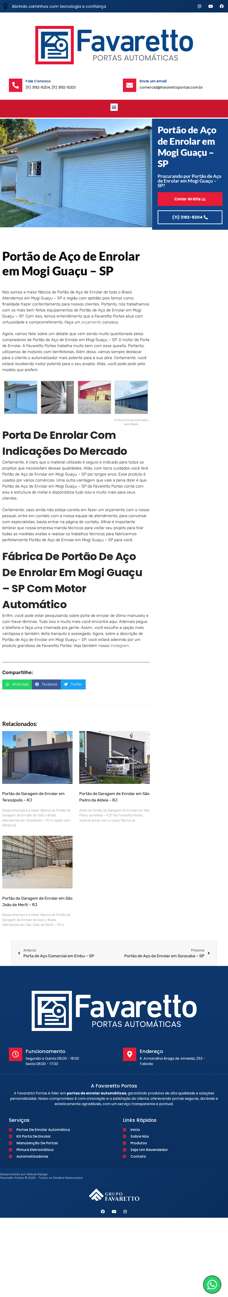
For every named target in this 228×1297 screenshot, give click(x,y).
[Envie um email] (129, 85)
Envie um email (153, 81)
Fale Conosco (38, 81)
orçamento (91, 322)
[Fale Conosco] (15, 85)
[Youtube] (211, 6)
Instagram (119, 645)
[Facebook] (222, 6)
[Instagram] (199, 6)
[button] (114, 107)
